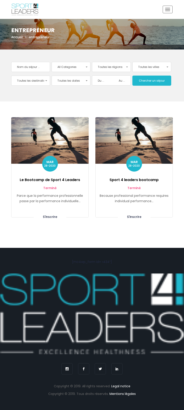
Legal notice (120, 386)
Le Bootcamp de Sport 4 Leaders (50, 179)
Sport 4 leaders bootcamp (134, 179)
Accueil (17, 37)
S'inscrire (50, 216)
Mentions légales (123, 394)
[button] (71, 67)
